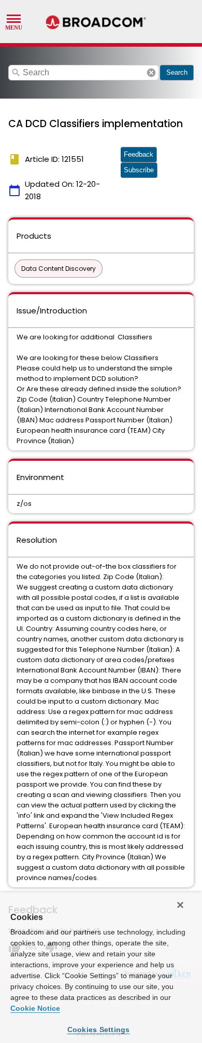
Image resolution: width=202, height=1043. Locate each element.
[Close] (180, 905)
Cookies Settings (98, 1029)
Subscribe (139, 170)
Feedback (138, 154)
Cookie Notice (35, 1008)
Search (176, 72)
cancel (151, 72)
